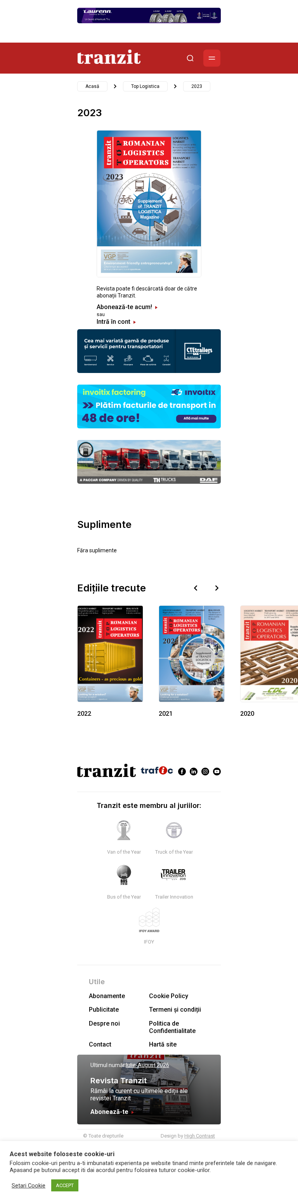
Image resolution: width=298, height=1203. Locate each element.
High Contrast (199, 1136)
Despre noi (104, 1023)
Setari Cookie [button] (28, 1185)
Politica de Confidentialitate (172, 1027)
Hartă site (163, 1044)
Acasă (92, 86)
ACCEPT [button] (65, 1185)
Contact (100, 1044)
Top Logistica (145, 86)
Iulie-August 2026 (147, 1065)
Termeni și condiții (175, 1009)
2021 (166, 713)
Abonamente (107, 996)
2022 (84, 713)
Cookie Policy (168, 996)
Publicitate (104, 1009)
